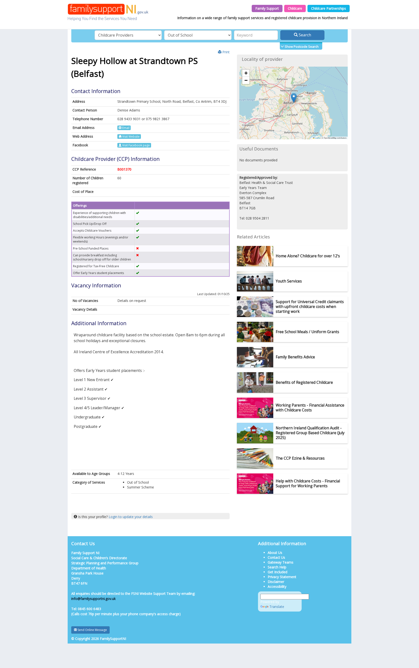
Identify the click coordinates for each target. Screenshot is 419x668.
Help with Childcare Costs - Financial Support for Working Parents (308, 483)
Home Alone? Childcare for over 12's (308, 256)
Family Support (267, 8)
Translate (276, 606)
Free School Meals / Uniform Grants (307, 331)
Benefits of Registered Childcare (304, 382)
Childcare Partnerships (328, 8)
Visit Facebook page (135, 145)
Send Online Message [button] (92, 630)
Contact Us (276, 557)
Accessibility (277, 586)
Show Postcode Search (301, 46)
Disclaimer (276, 581)
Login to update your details (131, 516)
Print (225, 52)
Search (304, 35)
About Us (275, 552)
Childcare (295, 8)
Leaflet (317, 137)
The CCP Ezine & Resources (300, 458)
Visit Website (130, 136)
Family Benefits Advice (295, 357)
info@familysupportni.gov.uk (93, 598)
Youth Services (289, 281)
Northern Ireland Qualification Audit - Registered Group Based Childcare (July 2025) (310, 432)
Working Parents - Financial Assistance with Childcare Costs (310, 408)
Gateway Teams (280, 562)
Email (125, 128)
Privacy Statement (282, 576)
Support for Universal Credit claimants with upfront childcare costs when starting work (310, 306)
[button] (294, 98)
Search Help (277, 567)
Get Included (277, 572)
